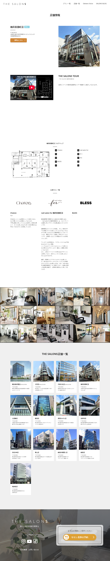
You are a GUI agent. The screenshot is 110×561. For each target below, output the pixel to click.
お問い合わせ (34, 549)
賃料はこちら (18, 40)
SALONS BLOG (101, 3)
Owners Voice (88, 3)
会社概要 (23, 549)
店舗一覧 (77, 3)
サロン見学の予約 (79, 537)
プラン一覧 (67, 3)
